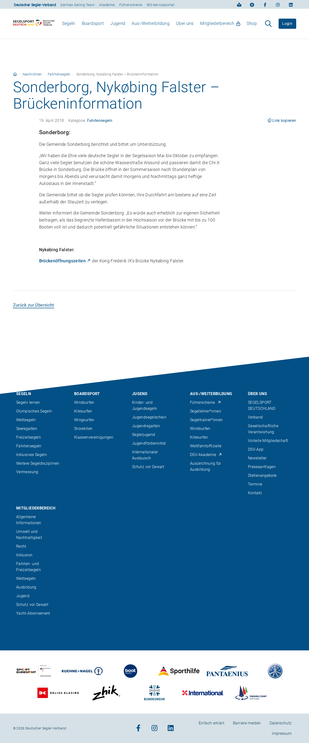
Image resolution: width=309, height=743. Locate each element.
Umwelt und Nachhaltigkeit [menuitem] (29, 534)
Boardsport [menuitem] (93, 23)
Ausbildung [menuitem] (26, 587)
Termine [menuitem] (255, 484)
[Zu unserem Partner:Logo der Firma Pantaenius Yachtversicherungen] (227, 671)
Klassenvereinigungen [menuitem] (93, 437)
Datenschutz (281, 723)
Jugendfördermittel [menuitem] (149, 443)
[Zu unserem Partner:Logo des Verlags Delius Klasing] (58, 692)
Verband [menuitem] (255, 417)
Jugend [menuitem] (117, 23)
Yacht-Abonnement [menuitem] (33, 613)
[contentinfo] (154, 550)
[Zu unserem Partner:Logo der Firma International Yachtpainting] (203, 692)
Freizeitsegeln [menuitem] (28, 437)
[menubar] (159, 23)
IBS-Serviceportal (161, 5)
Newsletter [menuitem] (257, 458)
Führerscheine (130, 5)
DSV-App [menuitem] (256, 449)
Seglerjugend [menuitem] (143, 434)
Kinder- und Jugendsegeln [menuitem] (144, 405)
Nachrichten (32, 74)
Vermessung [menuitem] (27, 472)
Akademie (107, 5)
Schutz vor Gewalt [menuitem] (148, 466)
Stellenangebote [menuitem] (262, 475)
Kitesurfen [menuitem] (83, 411)
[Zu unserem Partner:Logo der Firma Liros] (275, 671)
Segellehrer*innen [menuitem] (205, 411)
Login (287, 23)
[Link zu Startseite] (15, 74)
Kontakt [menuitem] (255, 493)
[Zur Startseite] (34, 23)
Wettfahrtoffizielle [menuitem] (206, 446)
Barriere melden (247, 723)
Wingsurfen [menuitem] (84, 420)
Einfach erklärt (211, 723)
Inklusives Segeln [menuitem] (31, 454)
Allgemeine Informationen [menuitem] (28, 520)
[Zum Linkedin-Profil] (290, 4)
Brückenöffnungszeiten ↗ (65, 260)
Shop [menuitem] (252, 23)
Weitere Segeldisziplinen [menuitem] (37, 463)
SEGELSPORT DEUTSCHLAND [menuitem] (261, 405)
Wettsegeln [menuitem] (26, 420)
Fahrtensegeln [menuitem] (29, 446)
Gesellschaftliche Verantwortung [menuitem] (263, 429)
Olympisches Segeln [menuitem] (34, 411)
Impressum (282, 733)
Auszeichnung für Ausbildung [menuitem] (205, 466)
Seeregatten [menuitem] (26, 428)
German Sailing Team (77, 5)
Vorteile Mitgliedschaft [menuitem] (268, 440)
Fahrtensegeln (59, 74)
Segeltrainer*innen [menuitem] (206, 420)
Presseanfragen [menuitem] (262, 466)
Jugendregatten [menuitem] (146, 426)
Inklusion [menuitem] (24, 555)
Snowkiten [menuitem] (83, 428)
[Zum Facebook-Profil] (265, 4)
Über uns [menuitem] (185, 23)
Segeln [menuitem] (68, 23)
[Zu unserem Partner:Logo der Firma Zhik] (106, 692)
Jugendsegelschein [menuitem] (149, 417)
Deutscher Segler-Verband (35, 5)
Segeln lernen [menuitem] (28, 402)
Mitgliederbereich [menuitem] (217, 23)
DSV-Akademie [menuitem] (203, 454)
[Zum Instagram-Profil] (277, 4)
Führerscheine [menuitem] (202, 402)
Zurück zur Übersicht (33, 305)
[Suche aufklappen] (268, 23)
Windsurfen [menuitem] (84, 402)
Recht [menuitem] (21, 546)
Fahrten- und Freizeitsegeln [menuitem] (28, 566)
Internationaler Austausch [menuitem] (145, 455)
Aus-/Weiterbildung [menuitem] (150, 23)
